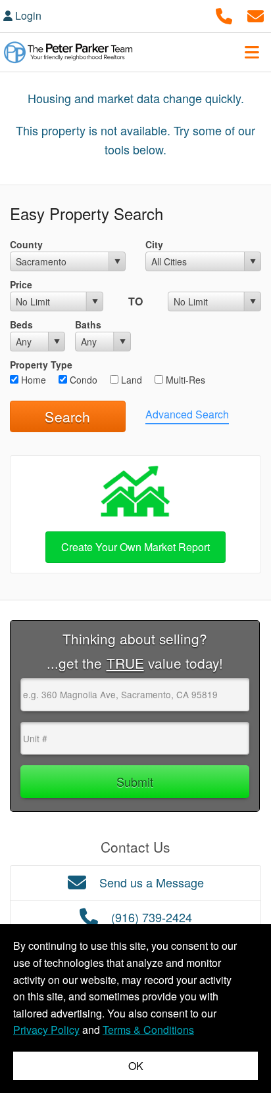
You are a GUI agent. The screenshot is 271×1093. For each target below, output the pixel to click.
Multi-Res (184, 379)
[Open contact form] (255, 14)
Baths (88, 324)
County (26, 244)
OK (135, 1065)
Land (130, 379)
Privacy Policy (46, 1029)
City (154, 244)
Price (21, 284)
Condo (82, 379)
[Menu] (252, 52)
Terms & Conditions (148, 1029)
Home (32, 379)
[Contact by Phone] (224, 14)
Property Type (41, 364)
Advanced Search (187, 414)
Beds (21, 324)
